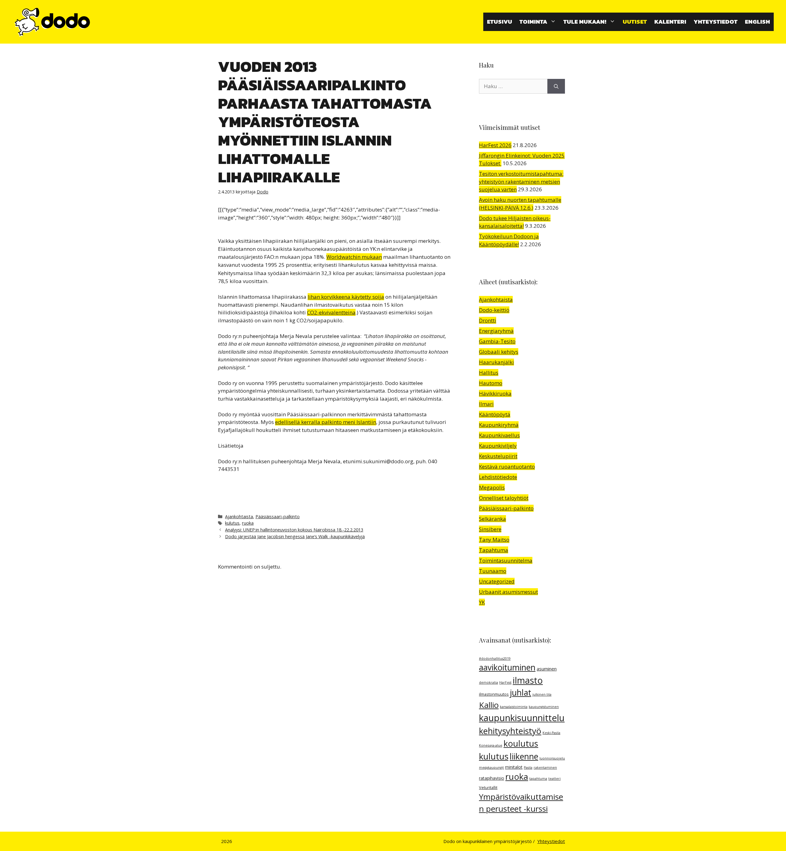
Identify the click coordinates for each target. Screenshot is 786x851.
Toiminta (533, 21)
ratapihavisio (491, 778)
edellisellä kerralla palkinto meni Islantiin (325, 422)
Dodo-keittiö (494, 309)
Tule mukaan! (584, 21)
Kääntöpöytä (494, 414)
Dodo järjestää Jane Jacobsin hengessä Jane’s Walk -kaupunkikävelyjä (295, 536)
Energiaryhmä (496, 330)
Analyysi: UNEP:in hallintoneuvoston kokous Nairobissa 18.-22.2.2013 (294, 530)
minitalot (514, 767)
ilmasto (528, 680)
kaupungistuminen (544, 707)
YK (482, 602)
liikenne (524, 756)
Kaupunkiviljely (498, 445)
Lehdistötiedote (498, 476)
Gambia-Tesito (497, 341)
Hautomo (490, 383)
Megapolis (492, 487)
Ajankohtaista (239, 516)
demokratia (488, 682)
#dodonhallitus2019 (495, 658)
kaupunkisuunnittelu (522, 718)
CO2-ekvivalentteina (331, 312)
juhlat (520, 692)
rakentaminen (545, 767)
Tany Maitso (494, 539)
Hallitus (488, 372)
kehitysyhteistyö (510, 730)
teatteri (554, 778)
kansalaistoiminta (513, 707)
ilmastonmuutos (494, 694)
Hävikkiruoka (495, 393)
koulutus (521, 743)
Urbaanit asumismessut (508, 591)
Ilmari (486, 403)
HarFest (505, 682)
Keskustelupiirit (498, 456)
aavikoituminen (507, 667)
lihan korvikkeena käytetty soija (346, 296)
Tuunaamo (492, 570)
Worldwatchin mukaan (354, 256)
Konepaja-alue (490, 745)
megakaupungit (491, 767)
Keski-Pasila (551, 733)
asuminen (547, 669)
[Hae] (556, 86)
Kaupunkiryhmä (499, 424)
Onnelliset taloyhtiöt (503, 497)
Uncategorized (497, 581)
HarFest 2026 (495, 145)
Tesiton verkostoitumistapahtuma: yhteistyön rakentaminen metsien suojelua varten (521, 181)
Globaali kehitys (498, 351)
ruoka (248, 523)
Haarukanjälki (496, 362)
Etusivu (499, 21)
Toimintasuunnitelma (505, 560)
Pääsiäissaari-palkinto (277, 516)
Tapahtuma (493, 550)
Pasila (528, 767)
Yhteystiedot (715, 21)
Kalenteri (670, 21)
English (757, 21)
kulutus (232, 523)
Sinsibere (490, 529)
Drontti (487, 320)
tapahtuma (538, 778)
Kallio (489, 704)
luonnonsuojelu (552, 758)
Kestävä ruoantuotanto (507, 466)
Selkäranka (492, 518)
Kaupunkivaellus (499, 435)
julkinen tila (541, 694)
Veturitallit (488, 787)
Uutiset (635, 21)
